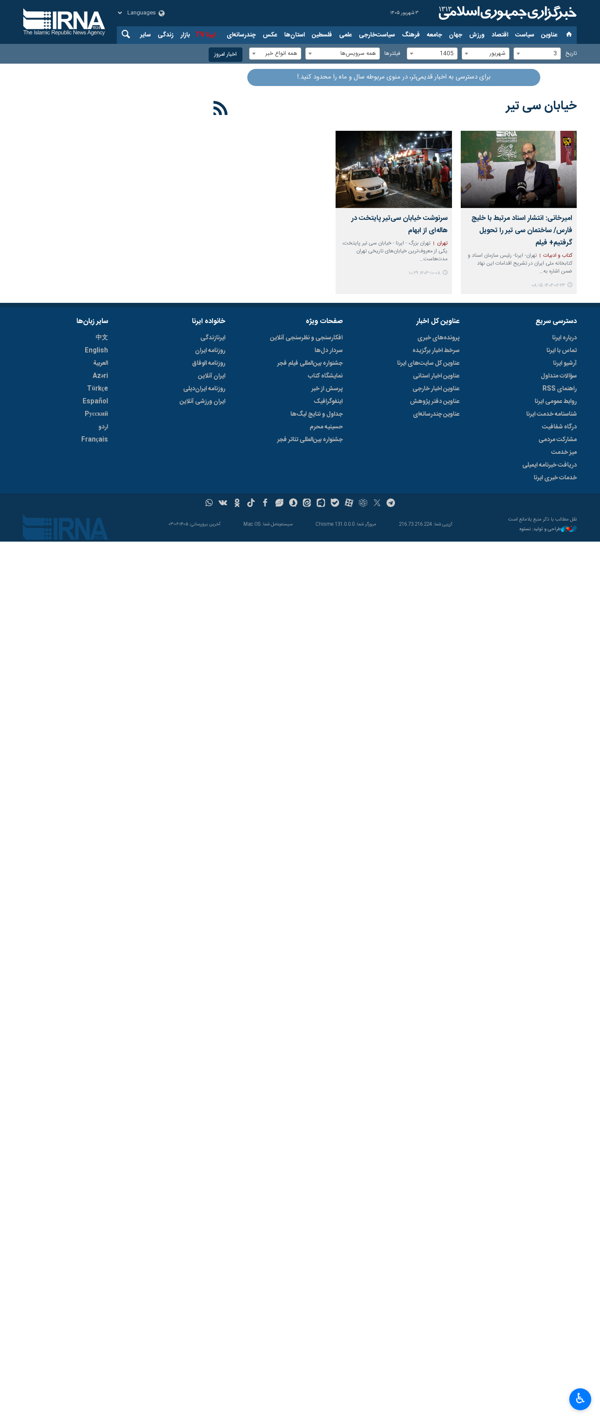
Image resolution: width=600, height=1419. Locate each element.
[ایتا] (307, 504)
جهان (455, 35)
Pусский (96, 414)
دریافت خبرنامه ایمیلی (549, 465)
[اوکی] (237, 504)
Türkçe (97, 389)
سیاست (524, 35)
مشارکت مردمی (558, 440)
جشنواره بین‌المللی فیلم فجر (310, 363)
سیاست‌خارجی (377, 35)
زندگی (165, 35)
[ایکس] (377, 504)
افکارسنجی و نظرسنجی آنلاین (306, 338)
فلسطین (322, 35)
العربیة (100, 363)
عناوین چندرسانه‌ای (436, 414)
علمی (345, 35)
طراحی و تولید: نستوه (540, 529)
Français (94, 440)
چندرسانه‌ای (241, 35)
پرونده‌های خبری (438, 338)
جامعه (434, 35)
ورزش (476, 35)
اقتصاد (500, 35)
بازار (185, 35)
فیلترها (392, 53)
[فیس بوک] (265, 504)
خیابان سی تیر (541, 106)
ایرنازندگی (212, 338)
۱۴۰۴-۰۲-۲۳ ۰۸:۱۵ (548, 285)
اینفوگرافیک (328, 401)
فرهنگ (411, 35)
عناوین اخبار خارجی (435, 389)
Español (95, 401)
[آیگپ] (321, 504)
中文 (102, 338)
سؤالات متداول (559, 376)
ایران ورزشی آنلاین (202, 401)
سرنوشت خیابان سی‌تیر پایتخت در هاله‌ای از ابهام (399, 224)
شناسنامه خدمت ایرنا (551, 414)
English (96, 350)
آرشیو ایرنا (565, 363)
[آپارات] (349, 504)
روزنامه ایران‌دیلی (204, 389)
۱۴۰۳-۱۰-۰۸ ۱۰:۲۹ (424, 273)
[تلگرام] (391, 504)
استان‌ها (294, 35)
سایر (145, 35)
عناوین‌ (549, 35)
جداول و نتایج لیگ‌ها (316, 414)
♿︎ (580, 1398)
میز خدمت (564, 452)
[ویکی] (223, 504)
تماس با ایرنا (561, 350)
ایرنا (506, 13)
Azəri (100, 376)
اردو (103, 427)
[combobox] (537, 53)
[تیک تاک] (251, 504)
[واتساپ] (209, 504)
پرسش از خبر (327, 389)
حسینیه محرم (326, 427)
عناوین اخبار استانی (436, 376)
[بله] (335, 504)
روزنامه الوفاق (208, 363)
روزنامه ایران (210, 350)
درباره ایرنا (564, 338)
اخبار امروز (225, 54)
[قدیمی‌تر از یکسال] (519, 169)
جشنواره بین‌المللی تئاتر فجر (310, 440)
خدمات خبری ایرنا (555, 478)
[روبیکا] (363, 504)
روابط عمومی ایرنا (556, 401)
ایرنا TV (205, 35)
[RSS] (221, 109)
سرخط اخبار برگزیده (435, 350)
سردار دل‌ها (328, 350)
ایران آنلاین (211, 376)
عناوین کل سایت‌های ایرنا (428, 363)
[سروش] (293, 504)
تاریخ (571, 53)
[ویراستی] (279, 504)
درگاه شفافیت (559, 427)
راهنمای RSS (559, 389)
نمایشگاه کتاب (325, 376)
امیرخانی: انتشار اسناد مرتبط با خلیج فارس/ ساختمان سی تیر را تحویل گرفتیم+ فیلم (521, 230)
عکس (270, 35)
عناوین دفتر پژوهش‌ (434, 401)
